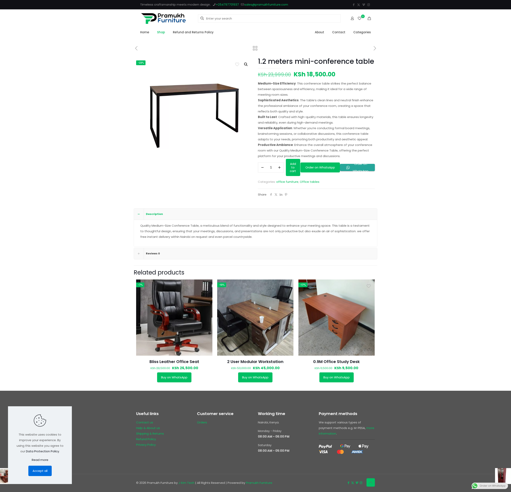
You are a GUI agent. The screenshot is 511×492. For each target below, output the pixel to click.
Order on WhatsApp (320, 167)
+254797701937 (227, 4)
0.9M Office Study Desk (336, 361)
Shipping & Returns (150, 433)
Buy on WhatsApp (174, 377)
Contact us (144, 422)
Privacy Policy (146, 445)
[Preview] (206, 293)
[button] (246, 64)
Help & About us (148, 428)
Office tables (309, 182)
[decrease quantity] (262, 167)
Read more (40, 460)
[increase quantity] (279, 167)
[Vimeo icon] (363, 5)
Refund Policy (146, 439)
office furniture (287, 182)
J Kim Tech (186, 483)
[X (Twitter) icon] (358, 5)
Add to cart (293, 167)
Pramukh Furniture (259, 483)
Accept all (40, 471)
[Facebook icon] (353, 5)
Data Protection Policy (42, 451)
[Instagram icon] (368, 5)
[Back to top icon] (370, 482)
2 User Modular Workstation (255, 361)
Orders (202, 422)
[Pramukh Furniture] (163, 18)
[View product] (206, 285)
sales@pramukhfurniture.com (266, 4)
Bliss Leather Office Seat (174, 361)
